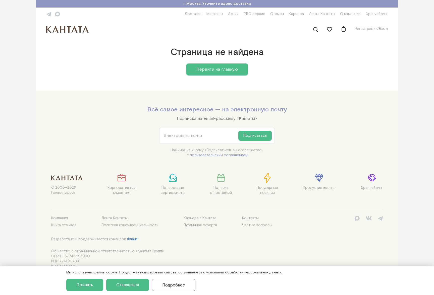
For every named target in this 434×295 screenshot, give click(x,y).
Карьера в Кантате (200, 218)
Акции (233, 14)
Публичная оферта (200, 225)
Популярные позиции (267, 190)
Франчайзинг (376, 14)
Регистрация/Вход (371, 28)
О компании (350, 14)
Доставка (193, 14)
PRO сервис (254, 14)
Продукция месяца (319, 187)
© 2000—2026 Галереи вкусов (63, 190)
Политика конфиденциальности (129, 225)
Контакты (250, 218)
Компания (59, 218)
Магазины (214, 14)
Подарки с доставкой (221, 190)
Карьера (296, 14)
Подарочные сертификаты (172, 190)
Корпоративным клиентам (121, 190)
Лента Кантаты (322, 14)
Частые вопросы (257, 225)
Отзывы (277, 14)
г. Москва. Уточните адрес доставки (217, 3)
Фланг (132, 239)
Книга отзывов (63, 225)
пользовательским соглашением (219, 155)
